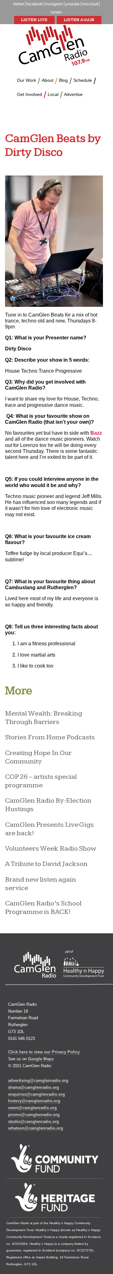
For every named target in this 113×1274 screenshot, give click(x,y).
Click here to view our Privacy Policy (44, 1052)
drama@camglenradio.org (33, 1087)
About (47, 80)
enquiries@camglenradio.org (36, 1094)
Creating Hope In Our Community (38, 757)
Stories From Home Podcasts (50, 737)
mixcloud (90, 4)
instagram (54, 4)
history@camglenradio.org (34, 1100)
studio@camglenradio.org (33, 1121)
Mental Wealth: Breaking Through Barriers (43, 717)
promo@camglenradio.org (34, 1114)
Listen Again (79, 20)
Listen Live (34, 20)
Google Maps (41, 1058)
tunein (56, 12)
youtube (72, 4)
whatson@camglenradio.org (35, 1128)
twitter (18, 4)
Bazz (96, 433)
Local (53, 94)
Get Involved (29, 94)
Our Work (26, 80)
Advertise (73, 94)
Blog (63, 80)
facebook (34, 4)
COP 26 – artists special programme (41, 781)
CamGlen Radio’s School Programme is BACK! (43, 907)
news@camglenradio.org (32, 1107)
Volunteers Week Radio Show (50, 848)
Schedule (82, 80)
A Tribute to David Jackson (46, 864)
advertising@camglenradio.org (38, 1080)
